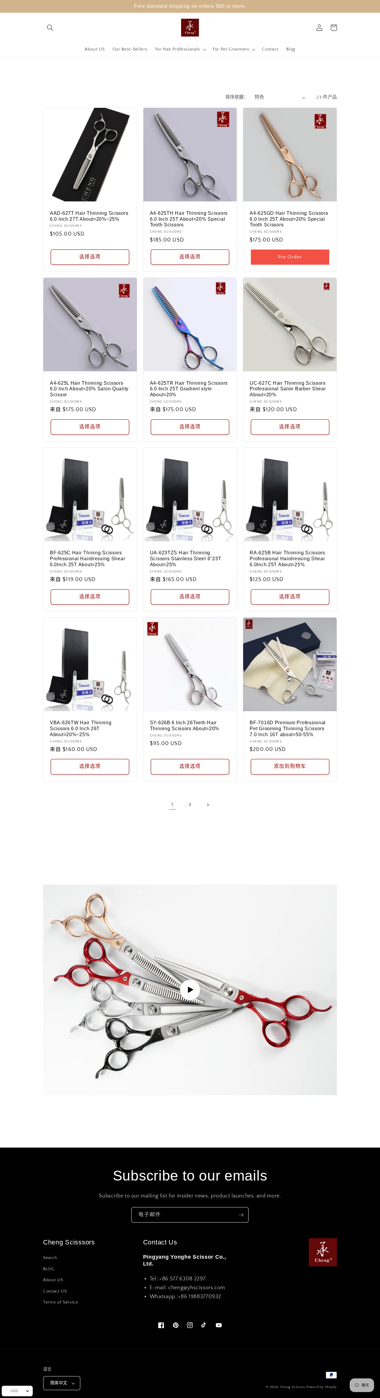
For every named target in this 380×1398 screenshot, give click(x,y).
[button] (50, 27)
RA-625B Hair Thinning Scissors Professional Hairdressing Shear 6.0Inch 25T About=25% (287, 558)
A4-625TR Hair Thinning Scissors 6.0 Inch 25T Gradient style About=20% (189, 389)
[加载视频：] (190, 990)
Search (50, 1257)
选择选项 (90, 257)
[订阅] (241, 1215)
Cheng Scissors (292, 1387)
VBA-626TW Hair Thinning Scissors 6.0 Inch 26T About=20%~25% (81, 728)
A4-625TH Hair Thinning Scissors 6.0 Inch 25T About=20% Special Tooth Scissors (189, 219)
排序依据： (236, 97)
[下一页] (207, 805)
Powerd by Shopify (321, 1387)
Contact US (55, 1291)
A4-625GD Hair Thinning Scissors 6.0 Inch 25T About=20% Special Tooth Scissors (289, 219)
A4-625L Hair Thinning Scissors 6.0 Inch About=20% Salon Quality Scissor (89, 389)
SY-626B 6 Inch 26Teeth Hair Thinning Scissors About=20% (184, 725)
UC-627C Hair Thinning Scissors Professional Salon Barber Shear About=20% (288, 389)
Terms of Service (60, 1302)
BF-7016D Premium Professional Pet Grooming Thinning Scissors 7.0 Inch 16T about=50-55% (288, 728)
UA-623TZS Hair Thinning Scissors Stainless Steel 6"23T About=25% (185, 558)
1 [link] (172, 805)
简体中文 (58, 1383)
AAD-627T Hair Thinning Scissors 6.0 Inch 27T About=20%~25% (89, 216)
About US (53, 1279)
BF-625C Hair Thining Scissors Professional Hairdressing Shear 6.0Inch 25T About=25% (87, 558)
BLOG (49, 1268)
